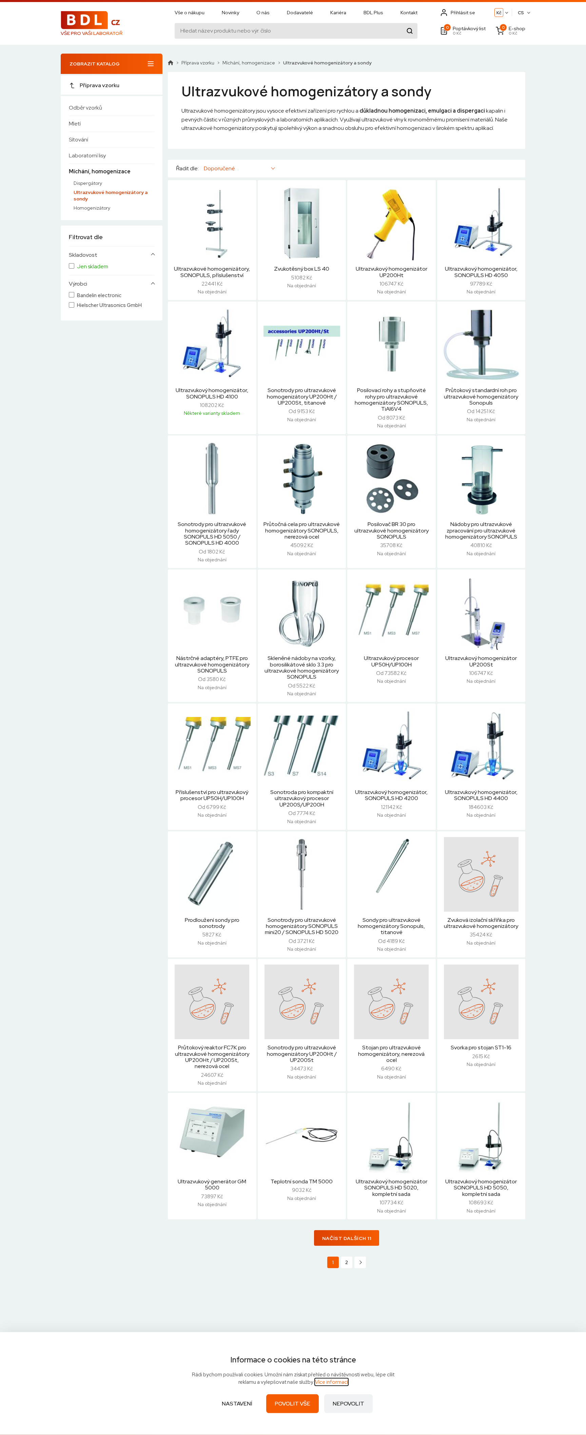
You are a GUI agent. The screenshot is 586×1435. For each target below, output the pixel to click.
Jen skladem (92, 267)
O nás (263, 12)
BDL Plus (373, 12)
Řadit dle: (187, 169)
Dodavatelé (300, 12)
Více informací (331, 1382)
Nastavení (237, 1403)
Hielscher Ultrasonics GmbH (109, 305)
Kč (499, 13)
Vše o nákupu (189, 12)
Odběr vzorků (85, 107)
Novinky (230, 12)
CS (521, 13)
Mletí (75, 123)
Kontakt (409, 12)
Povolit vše (292, 1403)
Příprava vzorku (99, 85)
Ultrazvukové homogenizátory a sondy (111, 195)
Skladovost (83, 255)
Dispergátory (88, 183)
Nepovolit (348, 1403)
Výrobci (78, 284)
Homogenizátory (92, 208)
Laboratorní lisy (87, 155)
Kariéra (338, 12)
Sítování (78, 139)
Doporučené (219, 168)
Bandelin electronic (99, 295)
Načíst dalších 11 (346, 1238)
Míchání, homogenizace (100, 171)
